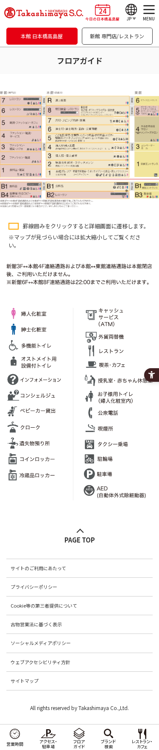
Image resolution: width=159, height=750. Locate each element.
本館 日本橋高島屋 (42, 36)
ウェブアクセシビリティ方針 (40, 662)
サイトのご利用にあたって (38, 568)
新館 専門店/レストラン (117, 36)
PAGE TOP (79, 539)
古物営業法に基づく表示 (36, 624)
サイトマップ (25, 680)
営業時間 (14, 744)
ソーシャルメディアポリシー (41, 642)
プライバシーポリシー (34, 586)
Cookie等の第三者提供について (44, 605)
